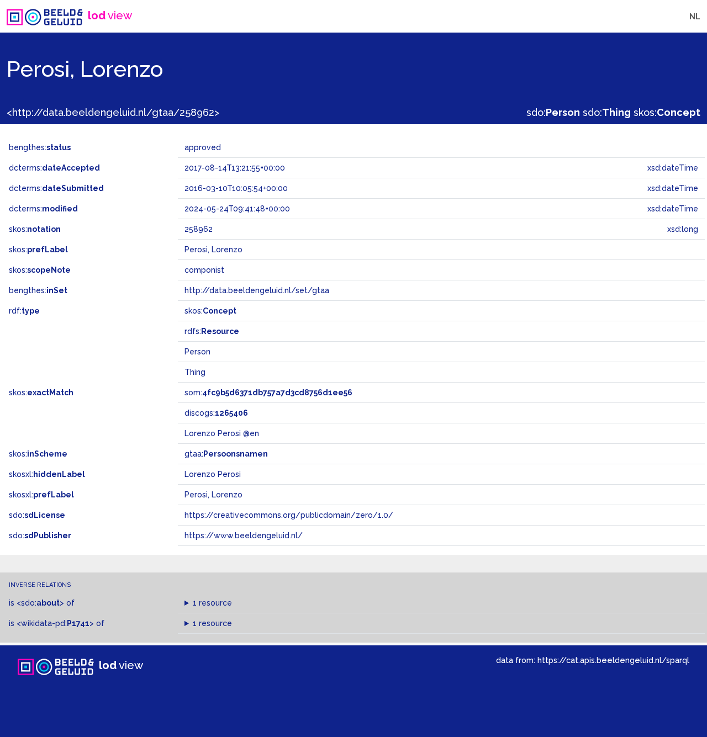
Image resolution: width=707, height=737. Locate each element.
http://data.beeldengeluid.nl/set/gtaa (256, 290)
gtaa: (226, 453)
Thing (194, 372)
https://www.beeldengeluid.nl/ (243, 535)
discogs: (216, 413)
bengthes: (40, 147)
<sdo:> (40, 602)
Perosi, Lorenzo (213, 494)
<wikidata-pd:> (55, 623)
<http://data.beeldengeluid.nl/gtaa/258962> (113, 112)
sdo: (553, 112)
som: (268, 392)
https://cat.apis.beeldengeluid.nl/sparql (613, 660)
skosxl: (47, 474)
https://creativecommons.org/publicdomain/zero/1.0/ (288, 515)
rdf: (24, 310)
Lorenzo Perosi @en (221, 433)
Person (197, 351)
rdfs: (211, 331)
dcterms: (54, 167)
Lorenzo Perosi (212, 474)
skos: (667, 112)
